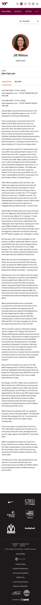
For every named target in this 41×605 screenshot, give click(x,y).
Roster (29, 11)
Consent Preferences (20, 568)
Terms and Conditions (20, 573)
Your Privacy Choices (20, 582)
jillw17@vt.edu (8, 73)
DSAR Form (21, 577)
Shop (29, 4)
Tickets (25, 4)
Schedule (18, 11)
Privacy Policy (20, 564)
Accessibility (20, 554)
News (37, 11)
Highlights (7, 82)
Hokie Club (21, 4)
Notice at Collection (20, 586)
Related (18, 82)
